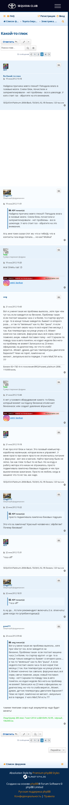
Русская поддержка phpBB (34, 791)
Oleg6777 (7, 196)
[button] (31, 54)
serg (5, 297)
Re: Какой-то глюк (12, 76)
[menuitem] (10, 16)
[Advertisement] (34, 148)
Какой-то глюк (14, 33)
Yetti (5, 254)
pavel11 (7, 626)
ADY (5, 70)
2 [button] (38, 54)
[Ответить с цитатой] (59, 65)
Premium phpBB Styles (46, 773)
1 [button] (34, 54)
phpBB (34, 784)
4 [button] (45, 54)
